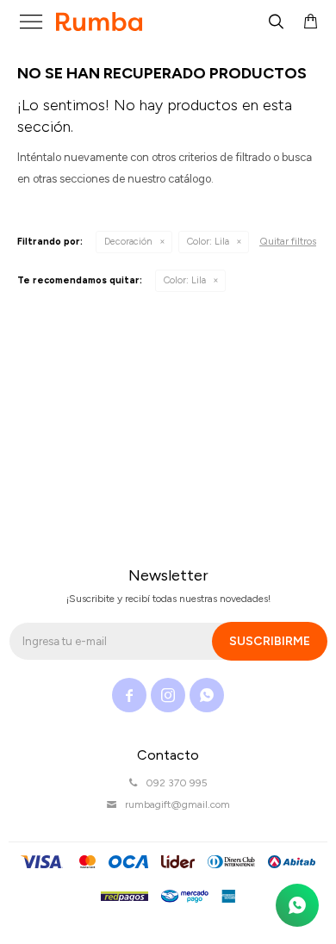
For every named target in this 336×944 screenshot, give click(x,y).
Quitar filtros (287, 241)
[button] (275, 21)
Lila (208, 241)
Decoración (128, 241)
